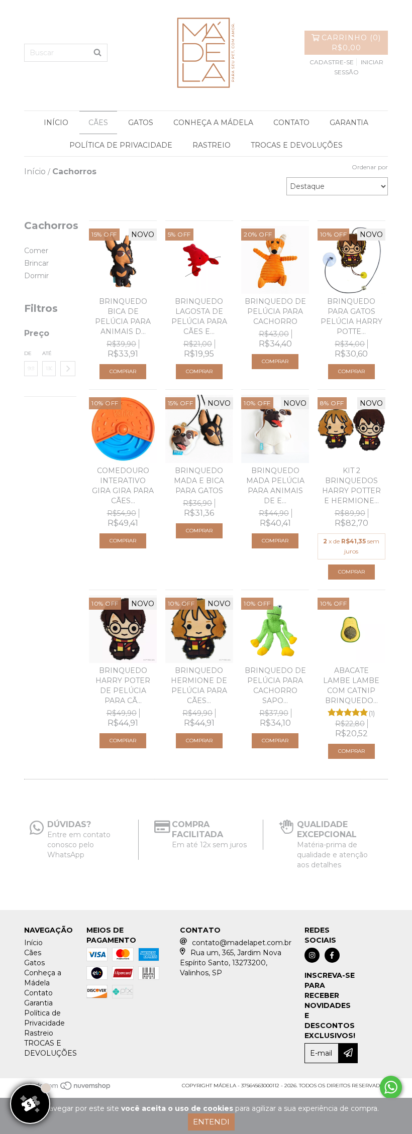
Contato (291, 122)
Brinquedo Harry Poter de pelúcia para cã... (122, 685)
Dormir (36, 275)
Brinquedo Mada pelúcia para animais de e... (275, 485)
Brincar (36, 263)
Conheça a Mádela (213, 122)
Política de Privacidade (120, 145)
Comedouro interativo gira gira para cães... (123, 485)
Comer (36, 250)
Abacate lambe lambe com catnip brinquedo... (351, 685)
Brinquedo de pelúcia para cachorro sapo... (275, 685)
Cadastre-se (332, 62)
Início (56, 122)
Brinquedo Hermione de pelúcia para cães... (199, 685)
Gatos (140, 122)
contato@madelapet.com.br (241, 942)
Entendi (211, 1121)
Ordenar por (370, 167)
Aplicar (67, 368)
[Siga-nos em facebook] (332, 955)
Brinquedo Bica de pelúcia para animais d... (123, 316)
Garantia (349, 122)
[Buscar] (97, 53)
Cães (98, 122)
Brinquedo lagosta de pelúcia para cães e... (199, 316)
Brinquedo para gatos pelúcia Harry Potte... (351, 316)
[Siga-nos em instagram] (312, 955)
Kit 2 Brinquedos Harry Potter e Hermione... (351, 485)
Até (47, 353)
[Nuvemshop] (68, 1088)
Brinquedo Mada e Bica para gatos (199, 480)
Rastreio (211, 145)
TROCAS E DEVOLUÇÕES (297, 145)
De (28, 353)
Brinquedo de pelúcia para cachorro (275, 311)
